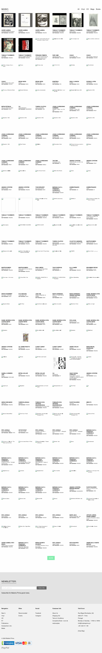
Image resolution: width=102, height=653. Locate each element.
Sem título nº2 (55, 348)
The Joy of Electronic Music (7, 107)
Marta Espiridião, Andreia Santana (75, 294)
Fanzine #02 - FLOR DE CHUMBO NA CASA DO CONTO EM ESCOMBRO (76, 377)
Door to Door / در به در (91, 269)
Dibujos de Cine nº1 (90, 242)
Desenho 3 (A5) (73, 137)
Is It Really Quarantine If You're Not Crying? (42, 546)
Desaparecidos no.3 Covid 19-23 (42, 406)
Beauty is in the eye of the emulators (91, 489)
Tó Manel (88, 349)
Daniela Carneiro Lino (7, 373)
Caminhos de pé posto (40, 323)
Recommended (23, 613)
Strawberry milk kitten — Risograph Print (40, 432)
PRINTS (44, 138)
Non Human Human (39, 188)
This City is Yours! (22, 431)
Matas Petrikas (6, 106)
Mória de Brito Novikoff (40, 543)
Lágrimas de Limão (56, 56)
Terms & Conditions (58, 618)
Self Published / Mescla (6, 432)
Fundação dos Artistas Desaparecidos (57, 403)
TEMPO (71, 269)
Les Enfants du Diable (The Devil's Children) (92, 217)
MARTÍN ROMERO (91, 241)
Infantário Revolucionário (91, 296)
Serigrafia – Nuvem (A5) (74, 109)
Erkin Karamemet (6, 294)
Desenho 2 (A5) (89, 137)
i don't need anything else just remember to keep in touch (41, 57)
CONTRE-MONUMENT (91, 31)
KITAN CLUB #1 (38, 242)
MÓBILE (44, 164)
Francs (20, 82)
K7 (60, 163)
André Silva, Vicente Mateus (92, 543)
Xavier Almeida (6, 30)
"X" (19, 216)
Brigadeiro (21, 403)
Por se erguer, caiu (73, 56)
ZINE (78, 404)
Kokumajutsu (4, 242)
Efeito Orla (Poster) (56, 191)
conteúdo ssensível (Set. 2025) (76, 242)
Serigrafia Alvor (38, 491)
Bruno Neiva (22, 81)
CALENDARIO (80, 491)
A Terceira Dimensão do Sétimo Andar (93, 518)
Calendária (72, 490)
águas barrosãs (55, 242)
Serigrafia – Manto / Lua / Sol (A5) (58, 110)
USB (44, 109)
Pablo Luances (74, 81)
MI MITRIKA (55, 81)
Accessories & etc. (6, 626)
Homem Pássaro (74, 187)
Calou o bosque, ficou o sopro (7, 82)
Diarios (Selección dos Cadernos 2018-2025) (25, 269)
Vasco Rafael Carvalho (74, 373)
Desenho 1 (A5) (4, 163)
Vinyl (2, 616)
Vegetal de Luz (4, 491)
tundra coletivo (40, 106)
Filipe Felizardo (75, 402)
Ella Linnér (73, 267)
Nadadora (3, 348)
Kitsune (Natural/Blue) (6, 431)
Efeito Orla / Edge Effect (24, 547)
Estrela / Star (55, 462)
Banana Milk (38, 516)
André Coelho (74, 346)
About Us (55, 613)
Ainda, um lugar (89, 323)
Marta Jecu (73, 515)
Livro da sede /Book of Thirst (25, 462)
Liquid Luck (3, 403)
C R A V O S (55, 82)
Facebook (38, 613)
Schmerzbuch (72, 544)
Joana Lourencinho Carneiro (58, 107)
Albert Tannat (40, 346)
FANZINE (28, 32)
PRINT (61, 111)
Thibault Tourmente (7, 215)
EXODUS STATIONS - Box (75, 516)
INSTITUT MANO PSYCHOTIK (25, 56)
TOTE (14, 432)
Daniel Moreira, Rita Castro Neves (92, 320)
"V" (2, 216)
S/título (2, 376)
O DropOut (37, 31)
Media (3, 628)
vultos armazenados (39, 107)
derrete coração (4, 188)
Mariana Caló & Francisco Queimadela (57, 188)
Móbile (36, 163)
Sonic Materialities (73, 296)
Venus (71, 462)
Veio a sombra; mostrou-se (92, 56)
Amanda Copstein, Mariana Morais (75, 487)
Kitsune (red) (21, 516)
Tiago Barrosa (57, 267)
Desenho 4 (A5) (55, 137)
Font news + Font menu (6, 295)
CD (77, 189)
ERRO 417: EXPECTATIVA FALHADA (58, 295)
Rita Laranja (5, 430)
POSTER (78, 57)
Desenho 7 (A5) (4, 137)
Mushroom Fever (73, 321)
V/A (19, 106)
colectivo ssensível (76, 241)
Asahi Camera (72, 31)
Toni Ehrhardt (40, 187)
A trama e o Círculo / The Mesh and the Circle (8, 462)
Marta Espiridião (57, 294)
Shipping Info (56, 616)
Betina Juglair (23, 373)
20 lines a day (38, 82)
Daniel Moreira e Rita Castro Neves (93, 294)
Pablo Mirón (39, 267)
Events (20, 616)
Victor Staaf (23, 430)
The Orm (55, 160)
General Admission (22, 107)
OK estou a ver (22, 348)
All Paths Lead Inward (40, 374)
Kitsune (54, 516)
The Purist (72, 403)
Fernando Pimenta (41, 55)
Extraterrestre (89, 462)
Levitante (20, 491)
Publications (4, 623)
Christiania (21, 31)
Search (98, 10)
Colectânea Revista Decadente (7, 31)
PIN (60, 84)
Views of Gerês (55, 544)
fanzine (95, 375)
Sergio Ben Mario (6, 402)
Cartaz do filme (89, 434)
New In (3, 613)
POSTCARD (11, 377)
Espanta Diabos (4, 323)
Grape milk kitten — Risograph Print (76, 432)
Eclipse (87, 162)
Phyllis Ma (73, 320)
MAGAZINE (11, 32)
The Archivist (89, 82)
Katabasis (72, 348)
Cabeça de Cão (55, 269)
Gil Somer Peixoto (24, 346)
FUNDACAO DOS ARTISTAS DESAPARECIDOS (40, 403)
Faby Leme (55, 55)
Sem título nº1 (38, 348)
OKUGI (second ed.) (56, 216)
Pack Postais (21, 163)
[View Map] (81, 631)
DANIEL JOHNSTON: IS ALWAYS (40, 295)
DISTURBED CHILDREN (24, 242)
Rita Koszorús (74, 542)
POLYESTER (55, 374)
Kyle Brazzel (23, 294)
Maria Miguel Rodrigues (90, 347)
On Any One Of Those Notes (41, 269)
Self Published (4, 32)
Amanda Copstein (75, 160)
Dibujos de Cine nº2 (5, 269)
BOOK (44, 59)
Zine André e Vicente (90, 545)
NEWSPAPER (28, 109)
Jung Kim (38, 294)
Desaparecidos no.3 (56, 406)
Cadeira (88, 374)
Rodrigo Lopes (91, 81)
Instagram (38, 616)
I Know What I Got (22, 295)
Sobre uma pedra (56, 323)
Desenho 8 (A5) (89, 109)
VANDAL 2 (72, 216)
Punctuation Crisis (56, 162)
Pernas (20, 374)
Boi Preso (21, 323)
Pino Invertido (55, 491)
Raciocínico (21, 188)
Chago (72, 55)
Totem (71, 188)
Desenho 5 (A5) (38, 137)
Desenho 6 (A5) (22, 137)
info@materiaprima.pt (84, 623)
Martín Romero (6, 267)
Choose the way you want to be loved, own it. (76, 162)
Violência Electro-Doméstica (7, 545)
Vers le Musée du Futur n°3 (41, 216)
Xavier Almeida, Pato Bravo (7, 543)
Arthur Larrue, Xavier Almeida (91, 515)
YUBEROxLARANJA (24, 402)
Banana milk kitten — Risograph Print (59, 432)
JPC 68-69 (3, 56)
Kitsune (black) (4, 516)
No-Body (71, 82)
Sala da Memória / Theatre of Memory (41, 462)
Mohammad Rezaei (92, 267)
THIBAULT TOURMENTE (58, 30)
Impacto (88, 402)
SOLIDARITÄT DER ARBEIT (58, 31)
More (51, 558)
